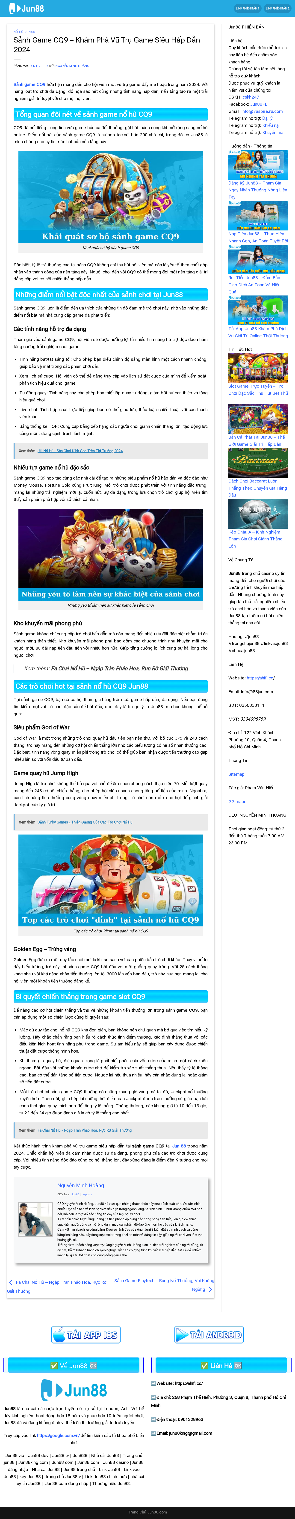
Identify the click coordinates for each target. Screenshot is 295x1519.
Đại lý (267, 118)
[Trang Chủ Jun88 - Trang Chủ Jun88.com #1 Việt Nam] (26, 8)
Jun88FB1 (260, 104)
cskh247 (250, 97)
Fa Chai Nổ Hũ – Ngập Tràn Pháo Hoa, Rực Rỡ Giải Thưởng (119, 668)
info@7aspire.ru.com (262, 111)
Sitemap (236, 774)
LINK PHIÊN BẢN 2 (277, 8)
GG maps (237, 801)
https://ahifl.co (260, 678)
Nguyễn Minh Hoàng (72, 66)
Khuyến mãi (273, 132)
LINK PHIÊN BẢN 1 (248, 8)
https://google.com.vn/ (58, 1435)
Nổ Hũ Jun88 (24, 32)
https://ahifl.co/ (189, 1383)
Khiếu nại (271, 125)
